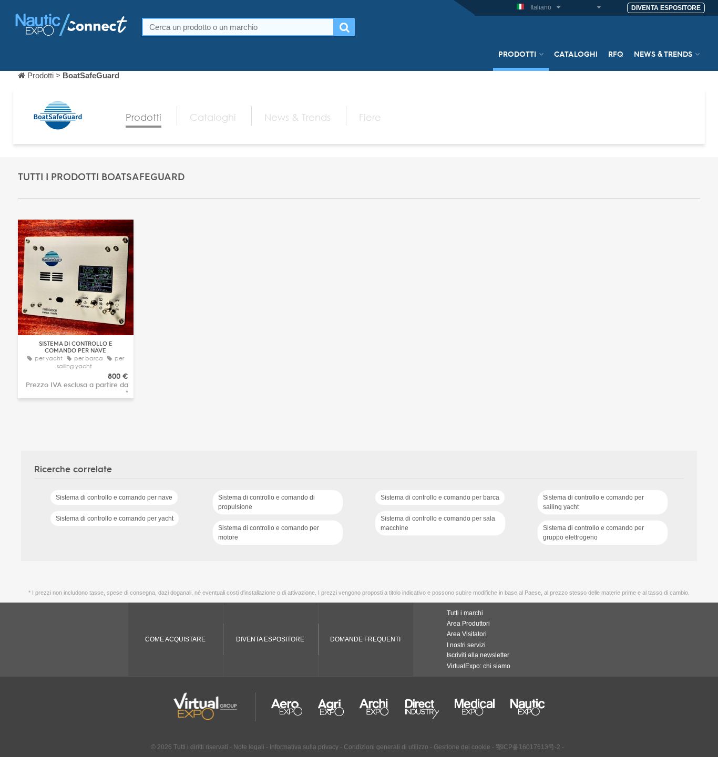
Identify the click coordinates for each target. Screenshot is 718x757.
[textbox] (238, 27)
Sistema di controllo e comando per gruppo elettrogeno (593, 532)
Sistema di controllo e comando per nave (114, 497)
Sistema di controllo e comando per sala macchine (438, 523)
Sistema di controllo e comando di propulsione (266, 502)
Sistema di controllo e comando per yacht (114, 518)
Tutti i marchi (465, 613)
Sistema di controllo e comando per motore (268, 532)
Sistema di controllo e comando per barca (440, 497)
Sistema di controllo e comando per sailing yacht (593, 502)
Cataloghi (576, 53)
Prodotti (517, 53)
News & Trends (663, 53)
